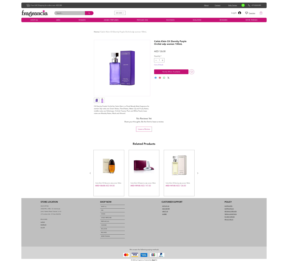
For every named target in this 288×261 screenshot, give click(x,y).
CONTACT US (165, 206)
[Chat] (243, 5)
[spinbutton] (159, 60)
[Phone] (249, 5)
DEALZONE (104, 229)
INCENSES (104, 225)
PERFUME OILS (105, 221)
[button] (120, 13)
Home (96, 32)
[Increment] (162, 60)
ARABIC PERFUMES (106, 217)
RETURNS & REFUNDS (231, 211)
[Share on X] (168, 77)
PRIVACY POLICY (229, 219)
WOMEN (103, 214)
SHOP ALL (104, 206)
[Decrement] (155, 60)
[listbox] (120, 13)
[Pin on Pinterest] (160, 77)
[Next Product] (197, 173)
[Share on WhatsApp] (164, 77)
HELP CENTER (166, 209)
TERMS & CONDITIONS (231, 214)
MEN (102, 210)
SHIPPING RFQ (228, 206)
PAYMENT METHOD (230, 217)
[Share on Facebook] (155, 77)
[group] (144, 173)
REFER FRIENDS (105, 236)
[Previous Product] (90, 173)
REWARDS (104, 232)
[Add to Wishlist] (191, 71)
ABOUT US (165, 211)
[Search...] (89, 13)
